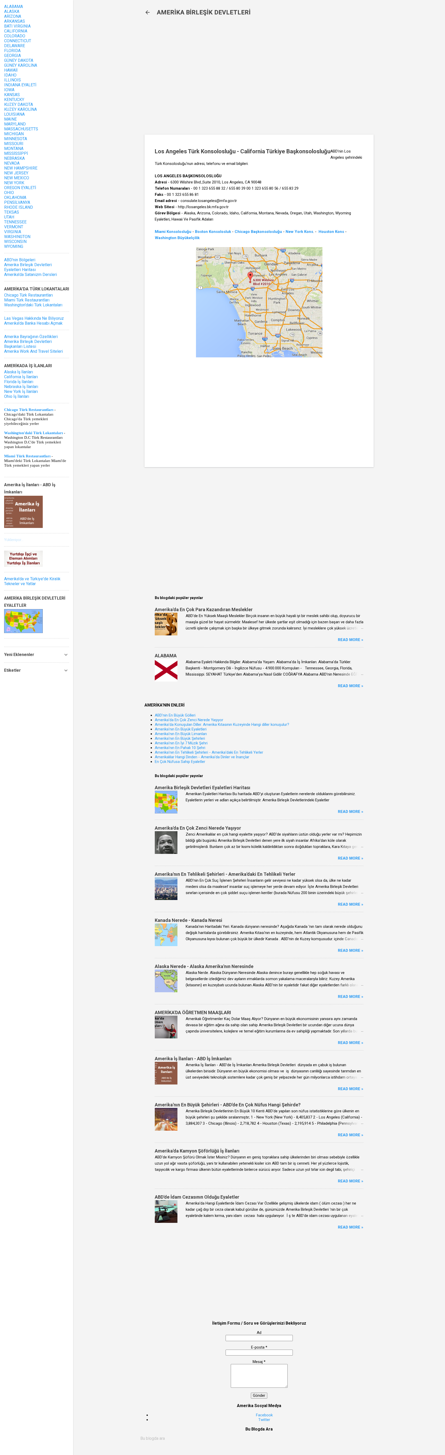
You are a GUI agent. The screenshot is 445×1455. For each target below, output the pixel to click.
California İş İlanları (21, 376)
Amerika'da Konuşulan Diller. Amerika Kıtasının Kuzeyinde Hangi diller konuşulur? (222, 724)
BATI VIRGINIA (17, 26)
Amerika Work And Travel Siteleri (33, 351)
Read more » (350, 639)
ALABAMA (166, 655)
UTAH (9, 217)
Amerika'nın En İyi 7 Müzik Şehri (181, 743)
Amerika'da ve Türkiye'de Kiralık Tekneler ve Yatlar (32, 581)
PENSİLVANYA (17, 202)
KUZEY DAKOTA (18, 104)
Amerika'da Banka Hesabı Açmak (33, 323)
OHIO (9, 192)
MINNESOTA (15, 138)
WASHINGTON (17, 236)
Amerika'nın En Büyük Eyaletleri (181, 729)
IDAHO (10, 75)
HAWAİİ (11, 70)
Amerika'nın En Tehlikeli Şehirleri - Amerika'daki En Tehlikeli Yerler (209, 752)
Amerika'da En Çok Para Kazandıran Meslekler (204, 609)
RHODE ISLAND (18, 207)
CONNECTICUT (17, 40)
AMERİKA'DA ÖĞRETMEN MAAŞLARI (193, 1012)
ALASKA (11, 11)
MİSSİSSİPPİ (16, 153)
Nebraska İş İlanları (21, 386)
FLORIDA (12, 50)
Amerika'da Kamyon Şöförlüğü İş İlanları (197, 1151)
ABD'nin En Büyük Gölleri (175, 715)
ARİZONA (12, 16)
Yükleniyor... (13, 539)
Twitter (264, 1419)
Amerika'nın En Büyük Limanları (181, 733)
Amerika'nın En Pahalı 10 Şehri (180, 747)
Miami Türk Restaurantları (26, 300)
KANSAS (12, 94)
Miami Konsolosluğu (173, 231)
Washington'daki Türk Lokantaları (33, 304)
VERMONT (13, 226)
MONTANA (13, 148)
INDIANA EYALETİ (20, 84)
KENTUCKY (14, 99)
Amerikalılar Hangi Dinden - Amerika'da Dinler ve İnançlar (202, 757)
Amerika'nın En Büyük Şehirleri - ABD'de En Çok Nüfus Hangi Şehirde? (228, 1104)
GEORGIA (12, 55)
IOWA (9, 89)
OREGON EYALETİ (20, 187)
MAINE (10, 119)
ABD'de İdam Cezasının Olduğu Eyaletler (197, 1197)
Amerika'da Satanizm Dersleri (30, 274)
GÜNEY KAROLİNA (20, 65)
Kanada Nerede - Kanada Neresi (188, 920)
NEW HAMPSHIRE (20, 168)
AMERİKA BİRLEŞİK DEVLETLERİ (204, 12)
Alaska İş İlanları (18, 371)
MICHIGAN (14, 133)
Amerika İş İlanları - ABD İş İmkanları (193, 1058)
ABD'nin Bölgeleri (19, 259)
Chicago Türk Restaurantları (28, 295)
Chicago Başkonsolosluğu (258, 231)
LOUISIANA (14, 114)
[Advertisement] (228, 77)
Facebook (264, 1415)
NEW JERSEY (16, 173)
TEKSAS (11, 212)
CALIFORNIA (15, 31)
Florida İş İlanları (18, 381)
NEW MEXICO (16, 177)
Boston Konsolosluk (213, 231)
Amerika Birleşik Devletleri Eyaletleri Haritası (202, 787)
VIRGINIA (12, 231)
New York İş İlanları (21, 391)
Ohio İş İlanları (16, 396)
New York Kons (299, 231)
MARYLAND (15, 124)
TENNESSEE (15, 222)
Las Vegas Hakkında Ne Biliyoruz (34, 318)
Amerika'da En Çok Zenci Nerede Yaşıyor (189, 720)
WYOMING (13, 246)
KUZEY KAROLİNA (20, 109)
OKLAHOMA (15, 197)
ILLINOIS (12, 80)
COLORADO (14, 35)
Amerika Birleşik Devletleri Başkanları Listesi (28, 344)
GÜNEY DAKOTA (18, 60)
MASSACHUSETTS (21, 129)
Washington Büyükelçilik (177, 238)
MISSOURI (13, 143)
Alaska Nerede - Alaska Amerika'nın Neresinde (204, 966)
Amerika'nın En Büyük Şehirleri (180, 738)
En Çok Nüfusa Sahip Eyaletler (180, 761)
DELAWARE (14, 45)
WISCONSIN (15, 241)
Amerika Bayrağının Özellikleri (31, 336)
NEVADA (12, 163)
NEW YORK (14, 182)
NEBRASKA (14, 158)
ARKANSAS (14, 21)
